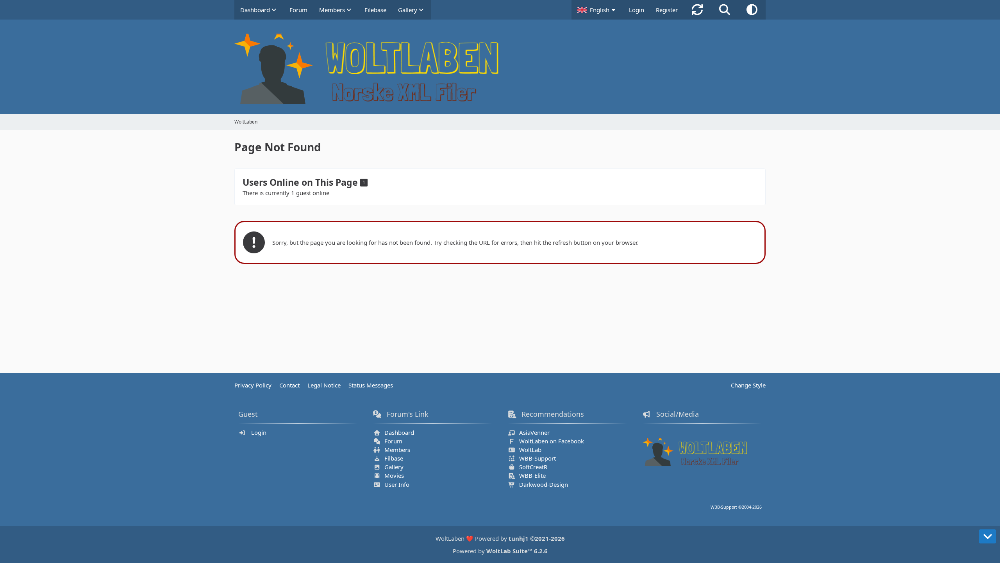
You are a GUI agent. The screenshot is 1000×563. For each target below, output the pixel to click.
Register (667, 10)
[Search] (724, 10)
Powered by (500, 551)
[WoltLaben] (500, 68)
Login (636, 10)
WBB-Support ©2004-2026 (736, 507)
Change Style (748, 385)
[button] (597, 10)
